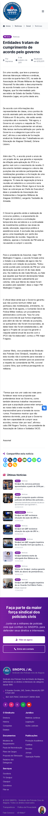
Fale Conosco (8, 813)
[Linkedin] (15, 460)
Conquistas (7, 726)
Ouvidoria (7, 773)
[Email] (24, 460)
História (6, 722)
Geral (28, 26)
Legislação (29, 722)
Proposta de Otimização (13, 756)
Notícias (18, 26)
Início (8, 26)
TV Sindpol (7, 777)
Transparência (9, 807)
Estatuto (6, 730)
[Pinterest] (20, 460)
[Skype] (5, 465)
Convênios (7, 785)
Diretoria (6, 718)
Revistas (28, 749)
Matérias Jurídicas (32, 718)
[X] (10, 460)
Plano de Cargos (10, 752)
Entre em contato (25, 649)
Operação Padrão (32, 757)
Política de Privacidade (27, 807)
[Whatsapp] (34, 460)
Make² (22, 813)
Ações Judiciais (31, 726)
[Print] (10, 465)
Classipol (6, 781)
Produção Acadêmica (34, 741)
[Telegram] (39, 460)
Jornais (28, 753)
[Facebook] (5, 460)
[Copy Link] (15, 465)
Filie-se (6, 789)
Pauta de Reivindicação (12, 748)
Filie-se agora (25, 639)
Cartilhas (28, 745)
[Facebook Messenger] (29, 460)
